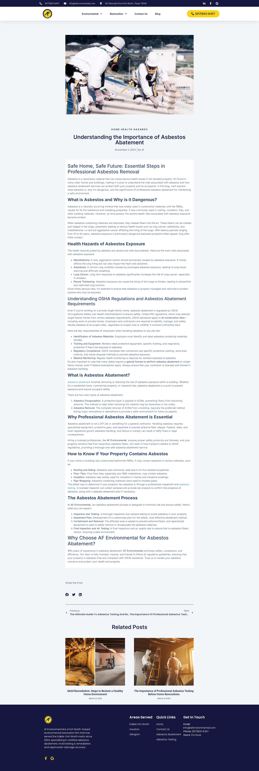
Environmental (90, 13)
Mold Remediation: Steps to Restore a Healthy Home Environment (95, 692)
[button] (67, 594)
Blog (157, 13)
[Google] (52, 758)
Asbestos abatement (79, 381)
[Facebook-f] (46, 758)
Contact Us (141, 13)
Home (159, 724)
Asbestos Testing (166, 739)
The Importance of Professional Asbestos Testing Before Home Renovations (164, 692)
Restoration (116, 13)
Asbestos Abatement (168, 734)
